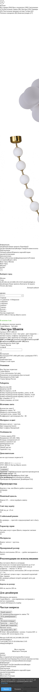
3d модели (31, 284)
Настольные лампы (12, 9)
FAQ (31, 479)
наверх (2, 653)
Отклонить (17, 689)
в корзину (4, 469)
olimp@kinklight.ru (6, 643)
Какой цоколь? (6, 612)
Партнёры (23, 246)
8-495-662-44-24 (5, 282)
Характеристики (6, 359)
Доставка (5, 248)
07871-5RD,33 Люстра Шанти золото (13, 465)
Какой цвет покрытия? (9, 625)
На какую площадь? (8, 621)
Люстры (26, 9)
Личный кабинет (6, 252)
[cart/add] (1, 352)
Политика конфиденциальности (17, 258)
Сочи (2, 280)
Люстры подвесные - (7, 313)
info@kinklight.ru (29, 282)
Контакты (12, 248)
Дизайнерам (4, 246)
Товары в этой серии (7, 361)
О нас (9, 664)
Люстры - (3, 311)
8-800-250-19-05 (17, 282)
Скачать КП (4, 603)
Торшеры (14, 659)
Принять (6, 689)
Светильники (16, 657)
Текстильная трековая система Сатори (18, 11)
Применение (15, 479)
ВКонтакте (16, 651)
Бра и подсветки (20, 7)
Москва (11, 262)
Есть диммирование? (8, 616)
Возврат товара (21, 248)
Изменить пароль (18, 252)
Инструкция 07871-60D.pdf (9, 356)
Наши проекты (14, 246)
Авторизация (10, 254)
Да (1, 267)
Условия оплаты (32, 248)
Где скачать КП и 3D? (8, 630)
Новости (3, 258)
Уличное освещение (8, 13)
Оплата (2, 286)
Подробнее (4, 683)
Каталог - (3, 309)
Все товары (6, 7)
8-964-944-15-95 (21, 641)
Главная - (3, 307)
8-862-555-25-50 (9, 641)
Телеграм (23, 651)
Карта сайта (12, 260)
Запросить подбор (14, 603)
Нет (3, 267)
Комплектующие (25, 13)
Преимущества (5, 479)
